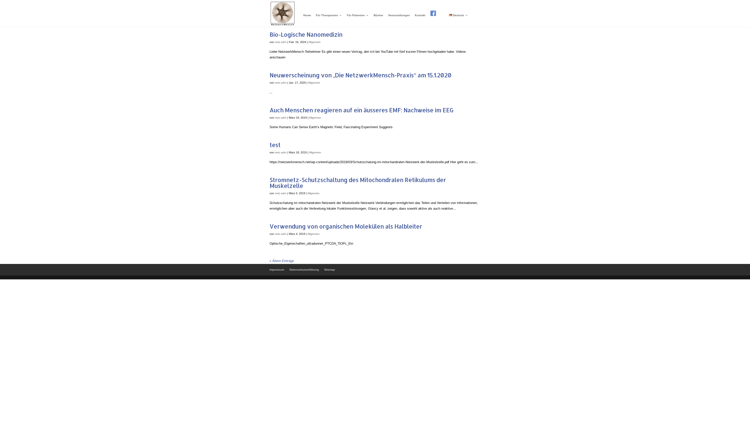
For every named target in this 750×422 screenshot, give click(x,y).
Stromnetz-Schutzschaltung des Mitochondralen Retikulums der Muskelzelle (358, 182)
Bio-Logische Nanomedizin (306, 34)
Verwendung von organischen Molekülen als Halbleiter (346, 226)
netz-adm (281, 42)
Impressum (277, 269)
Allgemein (314, 42)
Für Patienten (356, 15)
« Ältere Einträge (282, 261)
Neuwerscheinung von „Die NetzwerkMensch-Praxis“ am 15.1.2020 (360, 75)
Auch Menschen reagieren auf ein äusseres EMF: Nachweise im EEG (361, 110)
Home (307, 15)
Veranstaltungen (399, 15)
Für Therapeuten (327, 15)
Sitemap (329, 269)
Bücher (378, 15)
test (275, 144)
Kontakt (420, 15)
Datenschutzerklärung (304, 269)
